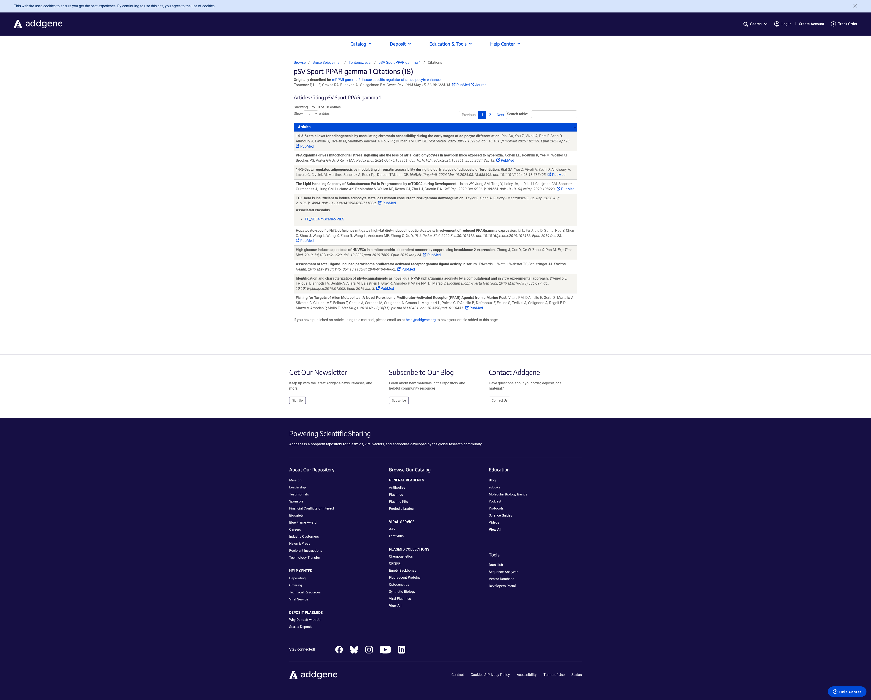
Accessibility (527, 675)
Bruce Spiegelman (327, 62)
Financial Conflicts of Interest (311, 508)
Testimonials (299, 494)
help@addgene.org (421, 320)
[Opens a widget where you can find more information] (847, 692)
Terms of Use (554, 675)
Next (500, 115)
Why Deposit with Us (305, 620)
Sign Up (297, 400)
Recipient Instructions (305, 551)
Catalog (358, 43)
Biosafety (296, 515)
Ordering (295, 585)
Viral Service (298, 599)
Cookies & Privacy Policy (490, 675)
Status (576, 675)
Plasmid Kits (398, 502)
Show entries (312, 114)
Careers (295, 529)
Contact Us (499, 400)
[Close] (853, 6)
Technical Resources (305, 592)
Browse (300, 62)
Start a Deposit (300, 627)
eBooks (494, 487)
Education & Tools (448, 43)
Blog (492, 480)
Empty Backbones (402, 570)
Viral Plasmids (400, 599)
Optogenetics (399, 585)
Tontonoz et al (360, 62)
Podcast (495, 501)
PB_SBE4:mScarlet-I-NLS (324, 219)
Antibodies (397, 487)
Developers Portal (502, 586)
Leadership (297, 487)
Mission (295, 480)
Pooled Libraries (401, 509)
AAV (392, 529)
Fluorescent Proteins (405, 578)
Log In (786, 24)
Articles (304, 127)
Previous (469, 115)
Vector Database (501, 579)
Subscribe (399, 400)
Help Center (502, 43)
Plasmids (396, 495)
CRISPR (394, 563)
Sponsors (296, 501)
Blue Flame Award (302, 522)
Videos (494, 522)
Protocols (496, 508)
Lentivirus (396, 536)
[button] (755, 24)
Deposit (398, 43)
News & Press (299, 543)
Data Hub (496, 565)
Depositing (297, 578)
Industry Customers (304, 536)
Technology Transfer (304, 558)
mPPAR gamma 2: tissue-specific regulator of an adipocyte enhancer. (387, 80)
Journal (480, 85)
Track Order (847, 24)
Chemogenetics (401, 556)
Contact (457, 675)
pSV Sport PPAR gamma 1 (400, 62)
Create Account (811, 24)
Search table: (517, 114)
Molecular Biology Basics (508, 494)
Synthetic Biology (402, 592)
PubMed (463, 85)
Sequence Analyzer (503, 572)
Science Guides (500, 515)
